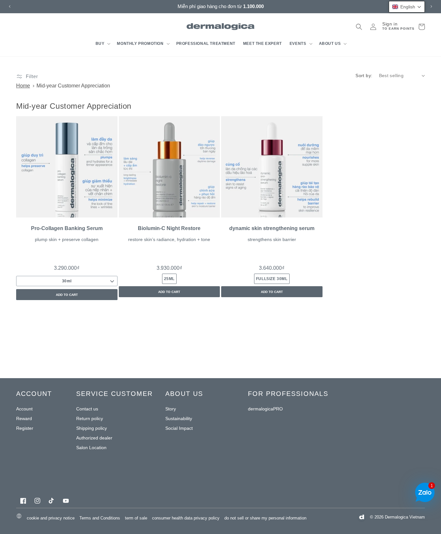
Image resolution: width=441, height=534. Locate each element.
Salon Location (91, 447)
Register (24, 428)
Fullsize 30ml (272, 279)
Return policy (89, 418)
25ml (169, 279)
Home (23, 85)
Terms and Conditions (99, 518)
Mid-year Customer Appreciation (73, 85)
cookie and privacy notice (51, 518)
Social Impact (179, 428)
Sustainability (178, 418)
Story (170, 408)
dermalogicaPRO (265, 408)
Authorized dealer (94, 437)
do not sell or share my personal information (265, 518)
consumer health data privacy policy (186, 518)
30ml (67, 281)
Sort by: (363, 75)
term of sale (136, 518)
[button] (102, 43)
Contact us (87, 408)
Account (24, 408)
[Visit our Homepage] (220, 27)
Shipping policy (91, 428)
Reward (24, 418)
